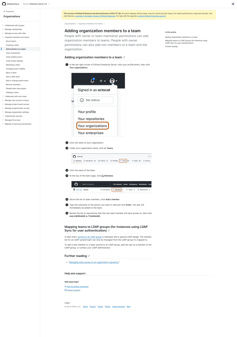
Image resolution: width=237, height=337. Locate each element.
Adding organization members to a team (93, 57)
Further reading (76, 256)
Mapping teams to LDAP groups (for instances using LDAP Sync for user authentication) (106, 228)
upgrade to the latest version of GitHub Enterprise (95, 16)
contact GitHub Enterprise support (152, 16)
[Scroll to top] (231, 331)
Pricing (107, 306)
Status (100, 306)
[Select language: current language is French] (233, 4)
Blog (128, 306)
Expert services (118, 306)
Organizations (11, 16)
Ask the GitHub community (78, 286)
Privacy (93, 306)
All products (10, 11)
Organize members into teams (90, 24)
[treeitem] (21, 25)
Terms (85, 306)
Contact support (73, 290)
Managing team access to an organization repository (94, 262)
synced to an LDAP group (90, 237)
